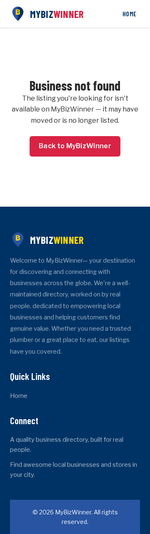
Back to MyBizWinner (75, 146)
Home (129, 14)
